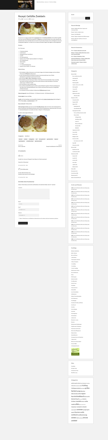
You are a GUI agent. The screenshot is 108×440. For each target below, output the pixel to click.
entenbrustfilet (79, 385)
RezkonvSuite (74, 332)
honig (78, 391)
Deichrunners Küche (75, 270)
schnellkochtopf (29, 141)
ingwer (83, 393)
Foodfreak (73, 285)
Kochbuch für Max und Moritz (77, 302)
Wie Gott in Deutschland (76, 341)
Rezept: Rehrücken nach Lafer (80, 50)
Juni (83, 187)
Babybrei (74, 166)
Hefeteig (74, 78)
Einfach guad (73, 276)
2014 (72, 209)
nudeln (73, 404)
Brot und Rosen (74, 255)
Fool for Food (73, 283)
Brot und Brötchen (76, 76)
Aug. (87, 187)
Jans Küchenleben (74, 291)
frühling (85, 385)
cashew (88, 383)
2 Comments (32, 19)
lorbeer (73, 401)
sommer (80, 409)
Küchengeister (74, 313)
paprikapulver (22, 141)
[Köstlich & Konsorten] (75, 355)
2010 (72, 224)
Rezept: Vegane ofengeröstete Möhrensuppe (80, 36)
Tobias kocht (73, 339)
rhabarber (73, 407)
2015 (72, 206)
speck (72, 412)
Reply (27, 165)
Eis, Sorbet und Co (77, 140)
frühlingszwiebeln (76, 388)
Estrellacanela (74, 281)
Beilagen (74, 136)
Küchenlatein (73, 315)
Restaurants (73, 171)
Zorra (27, 37)
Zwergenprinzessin (75, 345)
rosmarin (79, 407)
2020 (72, 187)
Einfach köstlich (74, 279)
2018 (72, 195)
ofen (77, 404)
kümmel (20, 139)
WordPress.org (74, 372)
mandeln (78, 401)
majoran (56, 139)
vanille (82, 412)
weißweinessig (82, 415)
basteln (74, 158)
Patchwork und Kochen (75, 328)
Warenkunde (73, 175)
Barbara (72, 52)
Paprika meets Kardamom (76, 326)
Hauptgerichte (75, 110)
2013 (72, 213)
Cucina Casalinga (74, 268)
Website (20, 212)
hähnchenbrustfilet (76, 393)
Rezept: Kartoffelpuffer (75, 34)
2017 (72, 198)
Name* (19, 201)
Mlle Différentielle (24, 169)
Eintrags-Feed (74, 368)
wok (77, 417)
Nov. (74, 189)
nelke (86, 401)
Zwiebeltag (36, 37)
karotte (73, 396)
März (78, 187)
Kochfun (73, 307)
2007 (72, 235)
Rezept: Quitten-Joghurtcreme (77, 32)
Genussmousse (74, 287)
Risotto (74, 134)
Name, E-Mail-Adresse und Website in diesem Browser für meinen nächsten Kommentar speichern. (39, 218)
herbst (73, 391)
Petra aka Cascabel (75, 62)
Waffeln (74, 91)
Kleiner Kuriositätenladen (76, 296)
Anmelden (73, 366)
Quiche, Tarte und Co (77, 84)
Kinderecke (73, 153)
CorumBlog (73, 263)
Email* (19, 207)
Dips (73, 143)
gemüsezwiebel (38, 141)
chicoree (73, 385)
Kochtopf (73, 311)
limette (84, 399)
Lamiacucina (73, 317)
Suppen (74, 102)
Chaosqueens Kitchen (75, 259)
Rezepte (73, 97)
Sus (72, 56)
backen (74, 155)
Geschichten (73, 173)
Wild (76, 127)
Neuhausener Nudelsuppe (76, 324)
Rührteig (74, 87)
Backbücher (75, 149)
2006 (72, 239)
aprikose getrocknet (75, 383)
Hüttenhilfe (73, 289)
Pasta (74, 132)
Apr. (80, 187)
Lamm (76, 121)
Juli (85, 187)
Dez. (76, 193)
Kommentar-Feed (74, 370)
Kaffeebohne (73, 294)
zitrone (85, 418)
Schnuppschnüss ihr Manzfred (77, 337)
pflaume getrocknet (82, 404)
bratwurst (84, 383)
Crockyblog (73, 266)
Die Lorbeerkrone (74, 272)
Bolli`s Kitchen (74, 253)
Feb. (76, 187)
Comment (20, 187)
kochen (74, 160)
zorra (22, 155)
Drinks (72, 168)
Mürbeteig (75, 82)
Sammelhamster (74, 335)
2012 (72, 217)
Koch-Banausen (74, 298)
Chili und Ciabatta (74, 261)
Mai (81, 187)
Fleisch (75, 115)
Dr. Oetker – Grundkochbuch (28, 100)
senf (37, 139)
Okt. (72, 193)
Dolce (72, 274)
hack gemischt (42, 139)
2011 (72, 220)
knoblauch (80, 396)
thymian (77, 412)
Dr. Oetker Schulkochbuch (48, 99)
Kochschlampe (74, 309)
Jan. (74, 195)
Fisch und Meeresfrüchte (79, 112)
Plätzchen (76, 95)
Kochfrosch (73, 304)
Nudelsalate (76, 106)
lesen (74, 162)
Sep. (88, 187)
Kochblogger (73, 300)
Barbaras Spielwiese (75, 250)
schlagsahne (31, 139)
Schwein (76, 125)
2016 (72, 202)
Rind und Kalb (78, 123)
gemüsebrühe (50, 139)
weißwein (74, 415)
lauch (77, 399)
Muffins (74, 80)
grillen (87, 388)
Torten (74, 89)
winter (73, 418)
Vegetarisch (75, 130)
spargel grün (86, 409)
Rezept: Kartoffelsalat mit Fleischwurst (54, 146)
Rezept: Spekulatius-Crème (79, 56)
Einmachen (75, 145)
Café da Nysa (73, 257)
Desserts (74, 138)
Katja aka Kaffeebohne (75, 58)
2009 (72, 228)
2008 (72, 231)
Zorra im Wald (74, 343)
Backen (72, 74)
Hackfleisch (27, 136)
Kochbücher (75, 151)
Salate (74, 104)
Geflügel (77, 117)
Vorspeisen (75, 99)
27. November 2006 (26, 19)
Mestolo (72, 322)
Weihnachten (75, 93)
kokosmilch (87, 396)
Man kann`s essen (74, 319)
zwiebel (25, 139)
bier (81, 383)
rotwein (84, 407)
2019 (72, 191)
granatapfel (83, 388)
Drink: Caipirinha (21, 146)
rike (20, 19)
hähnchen (82, 391)
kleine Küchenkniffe (75, 177)
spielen (74, 164)
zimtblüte (80, 417)
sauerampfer (73, 409)
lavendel (80, 399)
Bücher (72, 147)
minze (83, 401)
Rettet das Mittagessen (76, 330)
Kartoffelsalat (76, 108)
